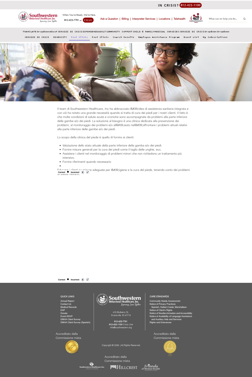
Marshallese (181, 307)
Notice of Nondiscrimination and (165, 313)
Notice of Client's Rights (161, 310)
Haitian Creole (167, 307)
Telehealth (180, 18)
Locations (164, 18)
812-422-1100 (115, 324)
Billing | (127, 18)
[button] (43, 31)
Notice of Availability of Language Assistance (171, 316)
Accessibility (186, 313)
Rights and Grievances (161, 322)
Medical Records (69, 307)
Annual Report (67, 301)
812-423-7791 (120, 321)
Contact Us (66, 304)
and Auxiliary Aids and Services (166, 319)
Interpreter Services (143, 18)
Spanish (155, 307)
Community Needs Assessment (165, 301)
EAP (63, 310)
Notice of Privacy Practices (163, 304)
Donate (64, 313)
